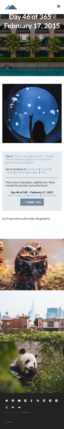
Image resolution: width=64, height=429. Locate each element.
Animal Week (48, 195)
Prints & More (22, 156)
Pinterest (21, 172)
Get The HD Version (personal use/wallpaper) (28, 160)
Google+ (34, 172)
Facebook (32, 169)
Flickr (44, 172)
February (34, 195)
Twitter (44, 169)
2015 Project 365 (17, 195)
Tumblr (9, 172)
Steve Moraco (25, 412)
